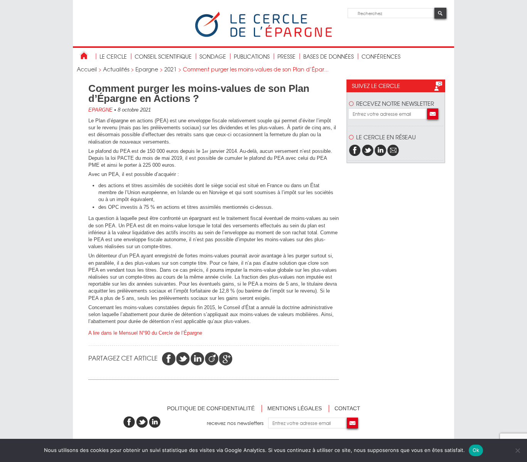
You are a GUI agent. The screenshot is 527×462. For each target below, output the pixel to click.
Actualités (116, 69)
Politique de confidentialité (211, 408)
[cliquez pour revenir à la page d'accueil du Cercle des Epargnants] (263, 35)
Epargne (146, 69)
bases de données (328, 56)
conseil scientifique (163, 56)
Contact (347, 408)
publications (252, 56)
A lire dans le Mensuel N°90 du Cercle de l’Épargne (145, 333)
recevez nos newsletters (237, 422)
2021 (170, 69)
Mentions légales (294, 408)
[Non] (517, 450)
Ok (476, 450)
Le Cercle (113, 56)
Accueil (87, 69)
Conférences (380, 56)
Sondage (212, 56)
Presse (286, 56)
